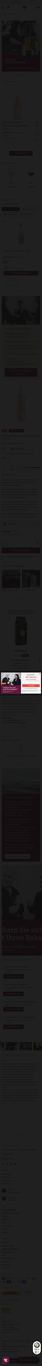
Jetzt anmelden (31, 685)
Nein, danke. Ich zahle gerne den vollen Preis (31, 688)
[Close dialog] (39, 674)
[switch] (37, 1352)
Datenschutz (23, 691)
